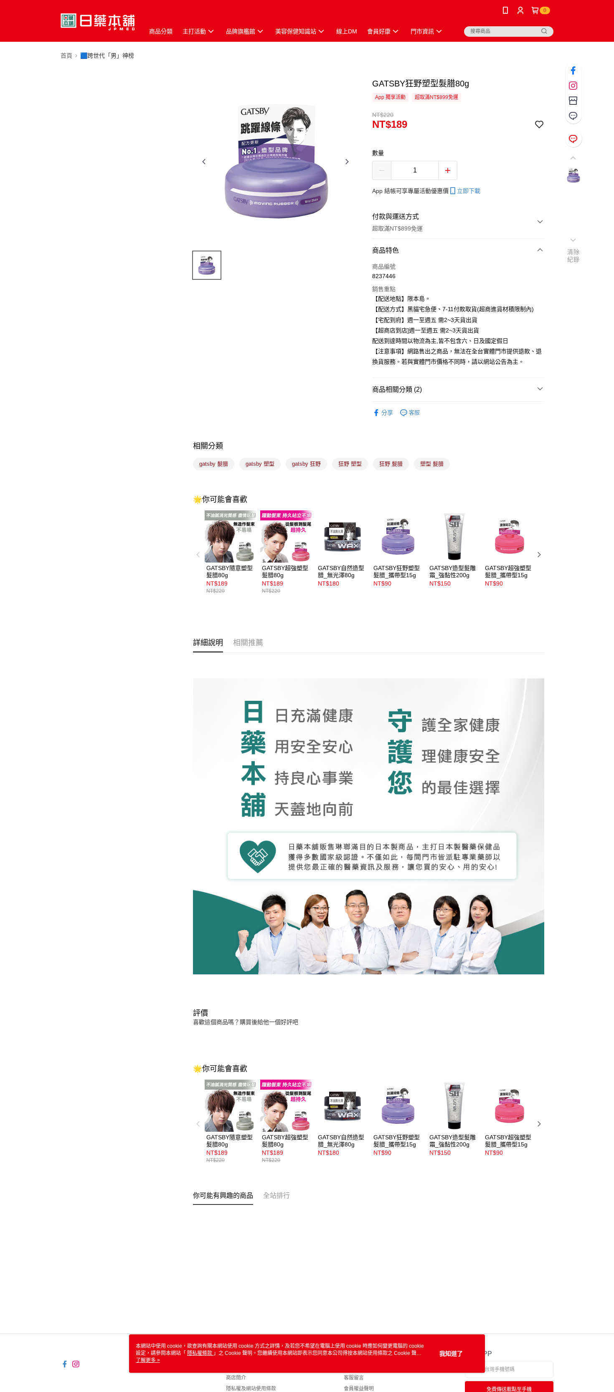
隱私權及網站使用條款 (251, 1389)
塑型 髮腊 (432, 464)
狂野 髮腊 (391, 464)
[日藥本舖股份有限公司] (97, 21)
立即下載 (468, 191)
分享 (387, 412)
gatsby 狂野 (306, 464)
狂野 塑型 (350, 464)
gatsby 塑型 (260, 464)
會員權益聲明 (359, 1389)
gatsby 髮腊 (213, 464)
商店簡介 (236, 1378)
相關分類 (208, 446)
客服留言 (354, 1378)
